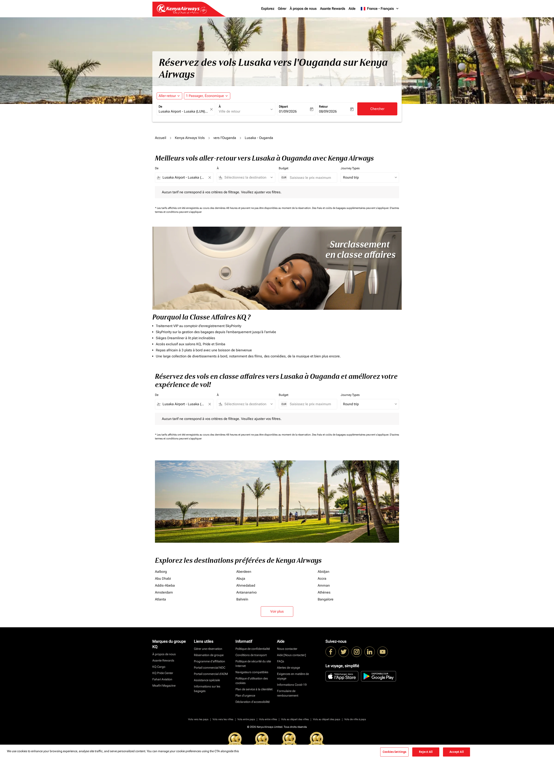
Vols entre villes (268, 719)
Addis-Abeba (165, 585)
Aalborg (161, 572)
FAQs (280, 661)
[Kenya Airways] (330, 652)
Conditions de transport (251, 655)
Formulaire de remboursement (287, 693)
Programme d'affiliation (209, 661)
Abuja (240, 578)
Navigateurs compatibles (251, 672)
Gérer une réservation (208, 648)
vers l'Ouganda (224, 138)
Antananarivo (246, 592)
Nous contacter (287, 648)
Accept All (456, 752)
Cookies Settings (394, 752)
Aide (352, 8)
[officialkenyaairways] (356, 652)
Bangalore (325, 599)
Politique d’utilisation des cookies (251, 681)
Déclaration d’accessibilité (252, 702)
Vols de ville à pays (355, 719)
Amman (324, 585)
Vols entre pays (246, 719)
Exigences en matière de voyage (293, 676)
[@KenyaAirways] (343, 652)
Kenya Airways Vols (190, 138)
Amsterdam (164, 592)
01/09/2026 (288, 111)
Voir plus (277, 611)
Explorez (267, 8)
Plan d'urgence (245, 695)
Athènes (324, 592)
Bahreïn (242, 599)
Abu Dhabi (163, 578)
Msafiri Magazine (164, 685)
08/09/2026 (328, 111)
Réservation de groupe (209, 655)
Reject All (426, 752)
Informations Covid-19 (292, 684)
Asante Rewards (332, 8)
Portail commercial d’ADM (211, 674)
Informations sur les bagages (207, 689)
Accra (322, 578)
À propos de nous (303, 8)
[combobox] (184, 111)
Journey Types (350, 168)
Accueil (160, 138)
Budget (283, 168)
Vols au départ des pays (326, 719)
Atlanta (160, 599)
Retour (323, 106)
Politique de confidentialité (252, 648)
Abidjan (323, 572)
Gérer (282, 8)
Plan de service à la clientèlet (253, 689)
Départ (283, 106)
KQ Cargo (158, 666)
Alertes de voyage (288, 667)
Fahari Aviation (162, 679)
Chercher (377, 109)
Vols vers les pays (198, 719)
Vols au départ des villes (295, 719)
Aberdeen (243, 572)
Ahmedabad (245, 585)
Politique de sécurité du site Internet (253, 664)
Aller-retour (167, 96)
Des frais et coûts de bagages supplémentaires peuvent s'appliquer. (351, 208)
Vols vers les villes (223, 719)
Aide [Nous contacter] (291, 655)
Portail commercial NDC (209, 667)
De (160, 106)
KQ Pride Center (162, 673)
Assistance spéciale (207, 680)
